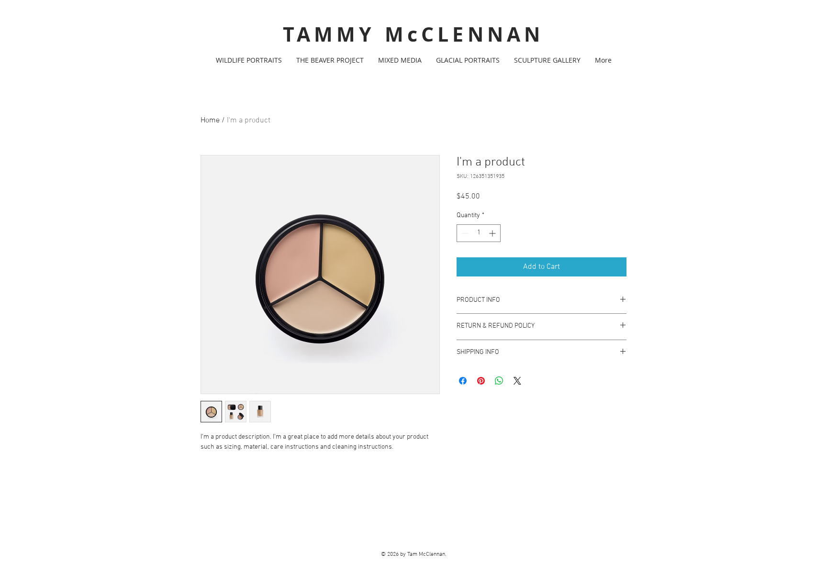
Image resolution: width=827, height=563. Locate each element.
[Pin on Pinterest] (481, 380)
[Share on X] (517, 380)
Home (210, 120)
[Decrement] (464, 233)
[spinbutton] (478, 233)
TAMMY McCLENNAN (413, 34)
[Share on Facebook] (463, 380)
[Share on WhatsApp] (499, 380)
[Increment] (493, 233)
